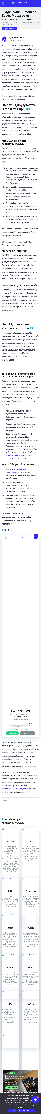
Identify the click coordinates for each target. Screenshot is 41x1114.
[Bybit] (10, 877)
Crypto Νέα (5, 22)
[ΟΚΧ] (20, 537)
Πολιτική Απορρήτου (26, 1110)
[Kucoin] (30, 925)
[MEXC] (30, 954)
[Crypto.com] (30, 877)
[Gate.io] (10, 954)
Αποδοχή (12, 1110)
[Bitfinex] (30, 991)
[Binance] (10, 828)
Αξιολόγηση (28, 733)
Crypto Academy (9, 29)
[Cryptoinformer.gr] (20, 3)
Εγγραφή (13, 733)
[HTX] (10, 991)
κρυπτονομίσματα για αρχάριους (15, 789)
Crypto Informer (18, 38)
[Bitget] (10, 914)
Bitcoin (6, 800)
